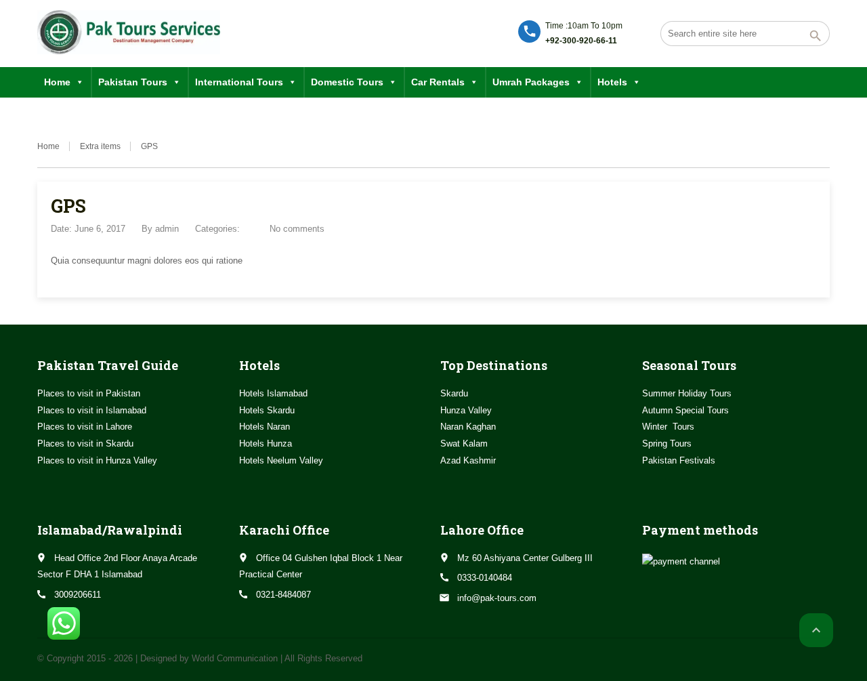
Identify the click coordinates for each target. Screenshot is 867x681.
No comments (297, 229)
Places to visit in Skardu (85, 443)
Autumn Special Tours (685, 410)
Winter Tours (668, 426)
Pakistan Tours (132, 82)
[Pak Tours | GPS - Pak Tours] (128, 32)
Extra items (100, 146)
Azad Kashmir (468, 460)
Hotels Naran (264, 426)
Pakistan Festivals (678, 460)
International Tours (239, 82)
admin (167, 229)
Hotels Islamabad (273, 393)
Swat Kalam (464, 443)
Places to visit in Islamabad (91, 410)
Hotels (612, 82)
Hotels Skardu (267, 410)
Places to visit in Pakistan (88, 393)
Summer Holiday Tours (687, 393)
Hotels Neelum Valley (281, 460)
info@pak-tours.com (496, 598)
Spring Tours (667, 443)
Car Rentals (438, 82)
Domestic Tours (347, 82)
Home (57, 82)
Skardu (454, 393)
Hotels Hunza (265, 443)
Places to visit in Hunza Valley (97, 460)
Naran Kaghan (468, 426)
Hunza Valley (466, 410)
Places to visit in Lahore (84, 426)
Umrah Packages (531, 82)
